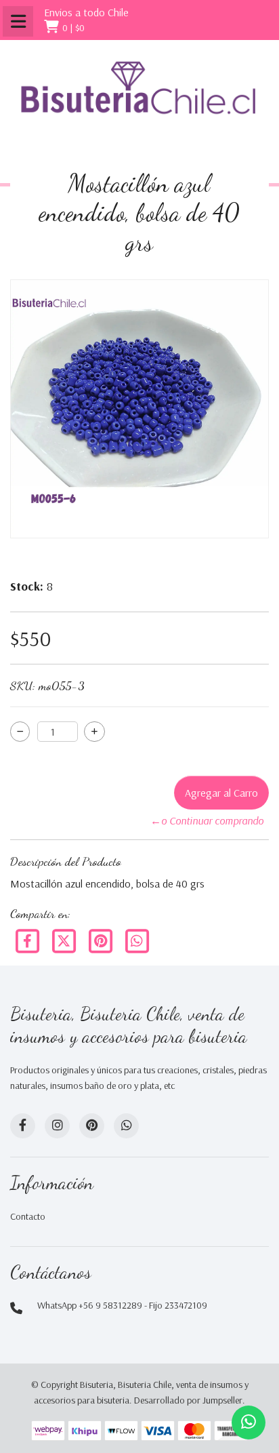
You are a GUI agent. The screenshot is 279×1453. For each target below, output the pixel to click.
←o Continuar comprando (206, 820)
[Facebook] (28, 940)
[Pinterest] (101, 940)
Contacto (27, 1216)
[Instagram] (57, 1125)
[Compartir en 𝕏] (65, 940)
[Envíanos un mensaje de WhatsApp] (248, 1422)
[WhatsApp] (126, 1125)
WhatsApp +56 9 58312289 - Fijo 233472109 (122, 1305)
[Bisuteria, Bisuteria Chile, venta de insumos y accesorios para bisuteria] (139, 99)
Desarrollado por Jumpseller (188, 1400)
